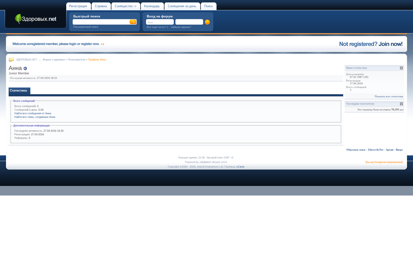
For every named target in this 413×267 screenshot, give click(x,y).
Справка (101, 6)
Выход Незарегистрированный (384, 162)
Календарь (152, 6)
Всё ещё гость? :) (157, 27)
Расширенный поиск (85, 26)
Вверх (399, 149)
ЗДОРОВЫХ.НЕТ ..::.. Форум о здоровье (40, 59)
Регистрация (78, 6)
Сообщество (124, 6)
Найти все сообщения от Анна (32, 113)
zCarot (240, 166)
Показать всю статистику (389, 96)
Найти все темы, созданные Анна (34, 116)
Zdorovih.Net (375, 149)
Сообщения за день (182, 6)
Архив (389, 149)
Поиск (208, 6)
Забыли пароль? (181, 27)
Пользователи (76, 59)
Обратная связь (355, 149)
